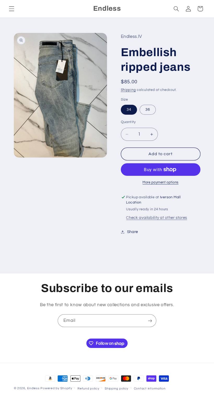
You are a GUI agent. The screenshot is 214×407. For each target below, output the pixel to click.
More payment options (160, 182)
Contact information (150, 388)
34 (129, 110)
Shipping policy (116, 388)
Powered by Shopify (56, 388)
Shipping (128, 90)
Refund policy (88, 388)
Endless (33, 388)
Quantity (128, 122)
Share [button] (132, 232)
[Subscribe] (150, 320)
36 (147, 110)
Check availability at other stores (156, 218)
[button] (11, 9)
